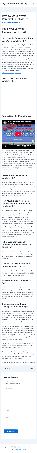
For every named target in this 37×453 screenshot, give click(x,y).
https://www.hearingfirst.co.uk (11, 73)
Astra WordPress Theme (18, 449)
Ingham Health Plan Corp (14, 3)
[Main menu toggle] (33, 3)
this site (32, 362)
